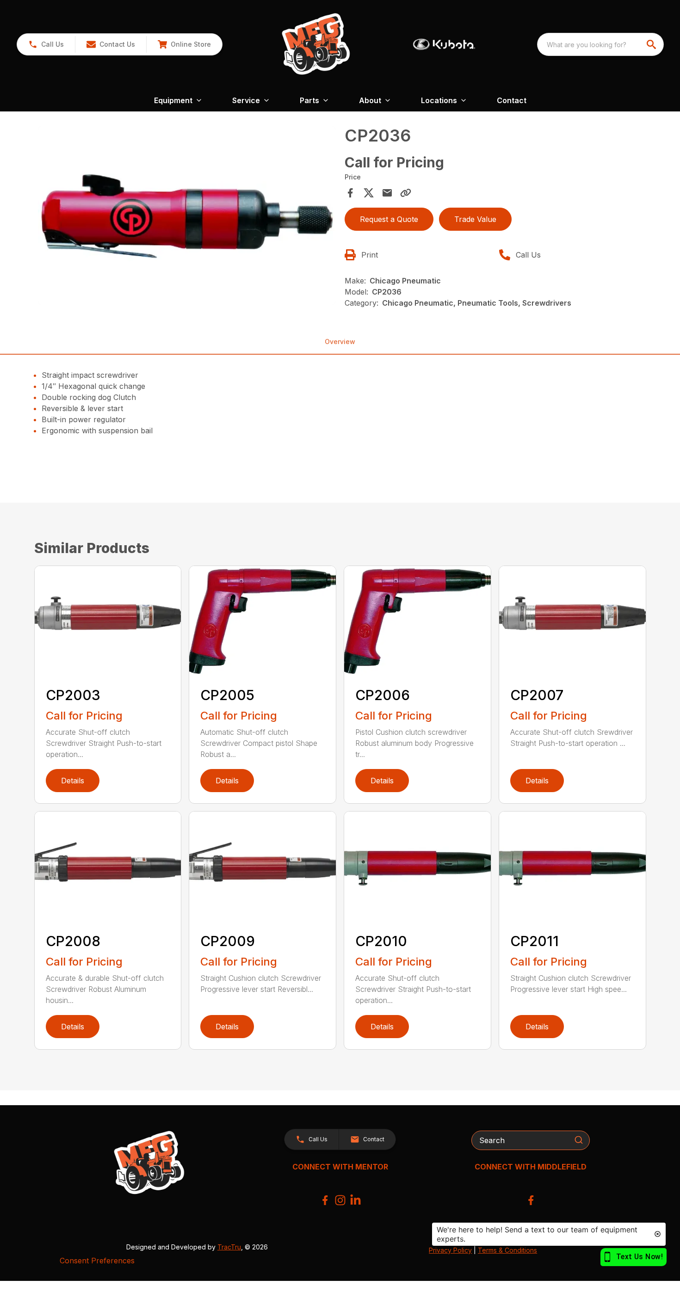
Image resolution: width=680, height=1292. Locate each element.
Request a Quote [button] (389, 219)
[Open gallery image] (187, 215)
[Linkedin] (355, 1200)
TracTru (229, 1247)
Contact (511, 100)
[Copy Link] (405, 192)
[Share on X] (368, 192)
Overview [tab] (340, 341)
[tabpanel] (187, 217)
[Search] (578, 1139)
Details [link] (72, 780)
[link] (184, 44)
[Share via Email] (387, 192)
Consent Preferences (97, 1260)
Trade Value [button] (475, 219)
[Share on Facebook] (350, 192)
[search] (652, 44)
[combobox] (600, 44)
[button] (46, 44)
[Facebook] (325, 1200)
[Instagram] (340, 1200)
